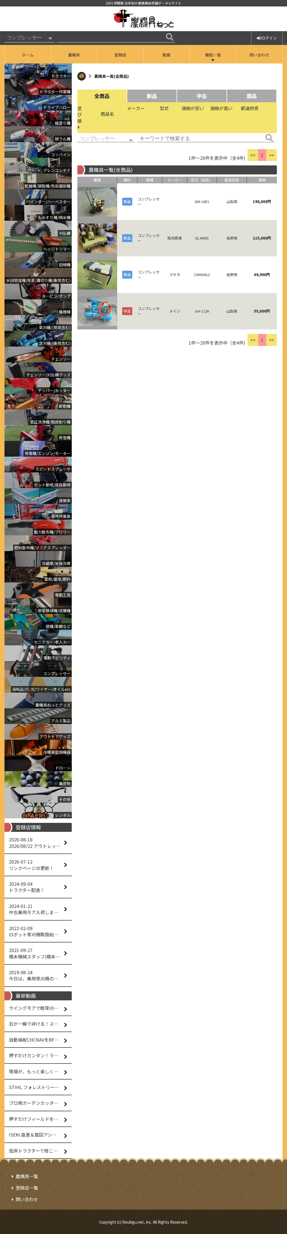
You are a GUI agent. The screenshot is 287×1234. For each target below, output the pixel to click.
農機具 (74, 55)
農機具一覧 (27, 1176)
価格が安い (193, 108)
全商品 (102, 95)
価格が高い (221, 108)
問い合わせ (259, 55)
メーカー (136, 108)
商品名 (107, 113)
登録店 (120, 55)
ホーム (28, 55)
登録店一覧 (27, 1187)
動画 (166, 55)
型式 (164, 108)
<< (252, 155)
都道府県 (250, 108)
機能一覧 (213, 55)
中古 (202, 95)
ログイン (269, 38)
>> (271, 155)
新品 (152, 95)
